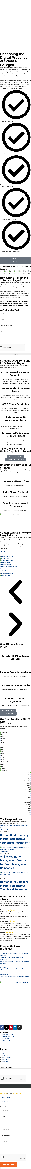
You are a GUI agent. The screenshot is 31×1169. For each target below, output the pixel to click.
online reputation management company (11, 830)
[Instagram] (19, 1027)
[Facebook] (2, 1027)
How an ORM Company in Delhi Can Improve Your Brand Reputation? (15, 838)
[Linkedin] (15, 1027)
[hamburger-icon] (29, 48)
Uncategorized (27, 830)
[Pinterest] (11, 1027)
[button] (15, 592)
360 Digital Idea (16, 1093)
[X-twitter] (6, 1027)
